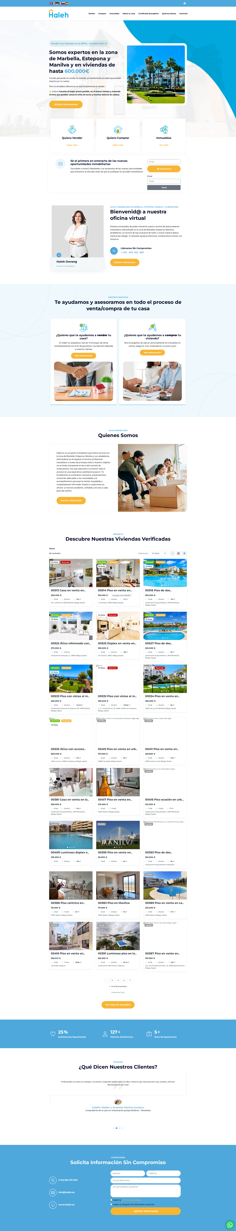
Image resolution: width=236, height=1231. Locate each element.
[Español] (66, 3)
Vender (91, 13)
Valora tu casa (129, 13)
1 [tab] (67, 585)
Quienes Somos (169, 13)
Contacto (183, 13)
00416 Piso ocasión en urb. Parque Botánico (163, 801)
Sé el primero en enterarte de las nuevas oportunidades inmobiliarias (98, 162)
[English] (50, 3)
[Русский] (63, 3)
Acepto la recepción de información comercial (133, 1204)
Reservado (65, 562)
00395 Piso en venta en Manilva (114, 854)
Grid (172, 553)
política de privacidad (131, 1200)
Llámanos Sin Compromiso (136, 248)
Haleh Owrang (67, 261)
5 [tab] (122, 585)
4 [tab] (74, 585)
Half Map (184, 553)
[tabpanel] (71, 573)
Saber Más (72, 145)
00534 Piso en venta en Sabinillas (161, 698)
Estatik (122, 992)
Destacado (113, 562)
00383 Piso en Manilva (114, 903)
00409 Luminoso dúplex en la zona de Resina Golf (70, 854)
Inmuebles (114, 13)
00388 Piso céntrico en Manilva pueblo (67, 904)
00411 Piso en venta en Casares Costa (161, 750)
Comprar (102, 13)
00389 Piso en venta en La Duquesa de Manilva (163, 904)
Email (149, 176)
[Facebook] (185, 3)
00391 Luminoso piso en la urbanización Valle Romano (117, 955)
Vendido (101, 721)
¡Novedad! (102, 562)
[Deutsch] (57, 3)
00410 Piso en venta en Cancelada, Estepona (67, 955)
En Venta (54, 562)
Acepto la (127, 1200)
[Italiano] (60, 3)
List (178, 553)
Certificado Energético (148, 13)
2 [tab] (69, 585)
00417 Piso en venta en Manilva (114, 801)
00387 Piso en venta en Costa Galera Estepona (161, 955)
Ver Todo (163, 145)
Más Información (83, 355)
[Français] (54, 3)
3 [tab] (72, 585)
